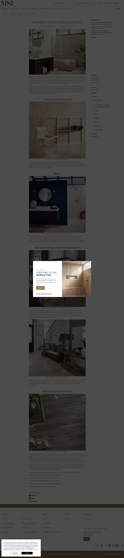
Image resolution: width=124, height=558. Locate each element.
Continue (27, 553)
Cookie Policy (27, 549)
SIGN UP (40, 288)
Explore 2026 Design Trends (43, 294)
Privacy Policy (35, 549)
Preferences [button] (28, 546)
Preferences (15, 553)
